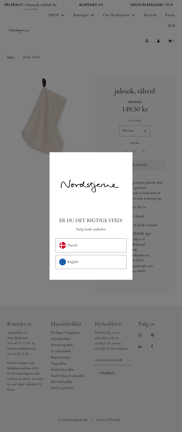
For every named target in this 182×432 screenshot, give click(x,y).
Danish (72, 245)
